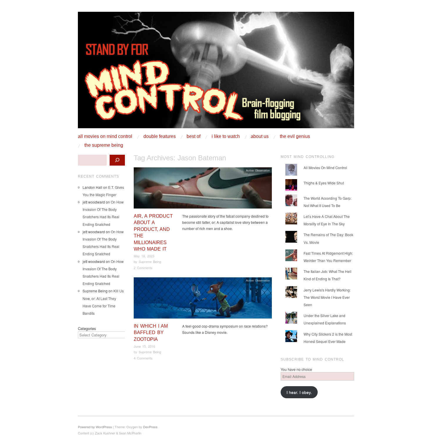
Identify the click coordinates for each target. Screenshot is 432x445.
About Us (260, 136)
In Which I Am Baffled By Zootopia (151, 333)
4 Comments (143, 358)
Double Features (159, 136)
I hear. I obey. (299, 392)
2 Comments (143, 267)
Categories (87, 328)
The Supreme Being (103, 145)
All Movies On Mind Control (105, 136)
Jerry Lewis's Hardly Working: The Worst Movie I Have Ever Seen (327, 297)
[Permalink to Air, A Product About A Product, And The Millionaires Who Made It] (203, 189)
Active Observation (258, 170)
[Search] (117, 160)
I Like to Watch (226, 136)
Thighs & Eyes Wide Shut (324, 182)
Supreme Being (150, 261)
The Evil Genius (295, 136)
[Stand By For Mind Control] (216, 72)
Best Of (193, 136)
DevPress (150, 426)
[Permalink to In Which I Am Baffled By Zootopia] (203, 299)
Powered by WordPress (95, 426)
